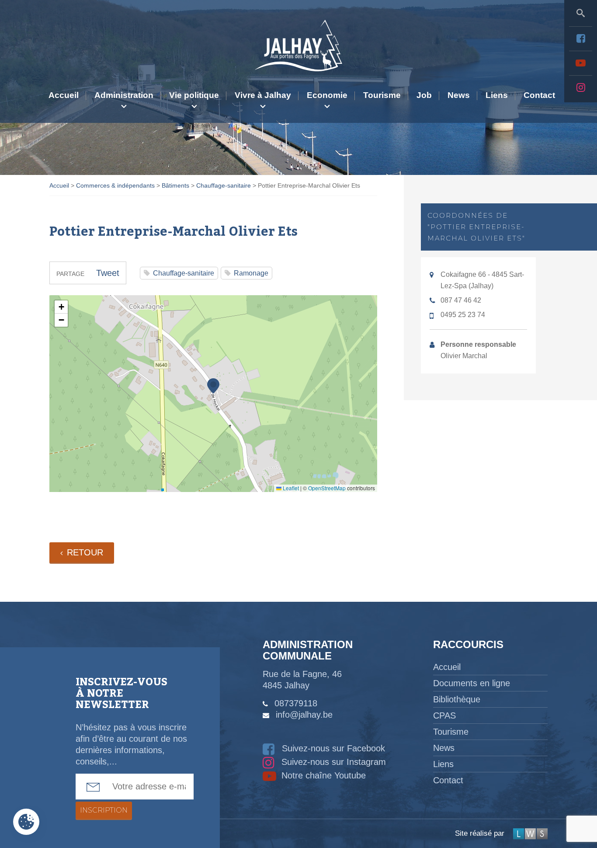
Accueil (64, 95)
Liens (497, 95)
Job (424, 95)
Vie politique (194, 95)
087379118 (295, 703)
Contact (539, 95)
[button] (213, 386)
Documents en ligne (471, 683)
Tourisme (382, 95)
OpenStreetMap (327, 488)
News (459, 95)
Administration (123, 95)
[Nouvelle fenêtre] (580, 38)
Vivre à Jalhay (263, 95)
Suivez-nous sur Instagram (332, 762)
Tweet (107, 273)
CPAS (444, 715)
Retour (85, 552)
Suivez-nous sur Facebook (332, 748)
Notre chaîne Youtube (322, 775)
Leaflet (290, 488)
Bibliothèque (456, 699)
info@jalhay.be (304, 714)
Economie (327, 95)
